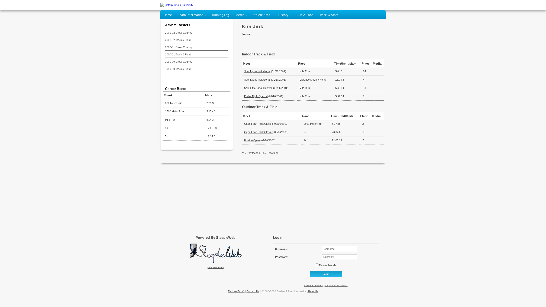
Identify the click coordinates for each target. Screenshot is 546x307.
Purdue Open (252, 140)
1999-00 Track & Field (178, 69)
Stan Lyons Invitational (257, 71)
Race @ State (329, 15)
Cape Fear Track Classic (258, 123)
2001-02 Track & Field (178, 40)
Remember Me (327, 265)
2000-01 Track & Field (178, 54)
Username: (282, 249)
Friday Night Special (256, 96)
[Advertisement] (273, 197)
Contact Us (253, 291)
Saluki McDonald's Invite (258, 88)
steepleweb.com (216, 267)
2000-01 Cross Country (178, 47)
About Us (313, 291)
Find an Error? (236, 291)
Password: (281, 257)
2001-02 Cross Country (178, 32)
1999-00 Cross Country (178, 61)
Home (168, 15)
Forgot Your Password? (336, 285)
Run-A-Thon (305, 15)
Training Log (220, 15)
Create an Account (313, 285)
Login (326, 274)
